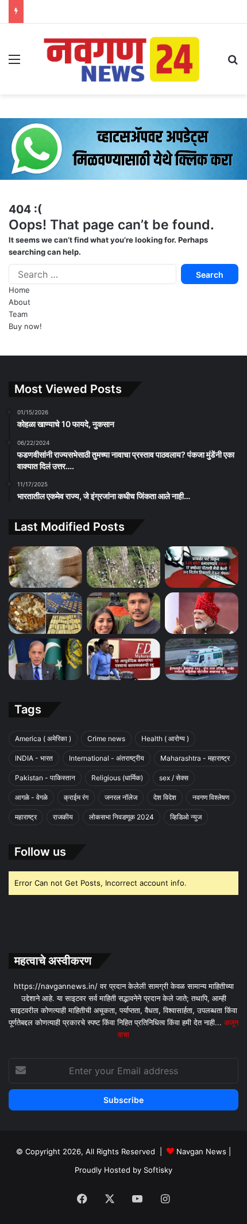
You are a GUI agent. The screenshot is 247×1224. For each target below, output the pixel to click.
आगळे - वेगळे (31, 797)
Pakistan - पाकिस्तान (45, 777)
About (19, 302)
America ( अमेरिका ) (43, 738)
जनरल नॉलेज (121, 797)
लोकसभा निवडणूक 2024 (121, 817)
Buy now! (25, 326)
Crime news (106, 738)
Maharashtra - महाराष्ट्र (195, 758)
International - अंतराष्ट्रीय (106, 758)
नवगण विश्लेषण (210, 797)
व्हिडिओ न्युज (186, 817)
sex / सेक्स (173, 777)
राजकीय (63, 817)
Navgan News (201, 1151)
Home (19, 289)
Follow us (40, 852)
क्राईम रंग (76, 797)
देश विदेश (164, 797)
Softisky (158, 1169)
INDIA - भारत (34, 758)
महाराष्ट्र (26, 817)
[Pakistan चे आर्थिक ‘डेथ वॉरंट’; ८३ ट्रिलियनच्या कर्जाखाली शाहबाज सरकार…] (45, 659)
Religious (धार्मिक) (117, 777)
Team (18, 314)
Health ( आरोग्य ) (165, 738)
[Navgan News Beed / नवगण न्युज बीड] (123, 58)
